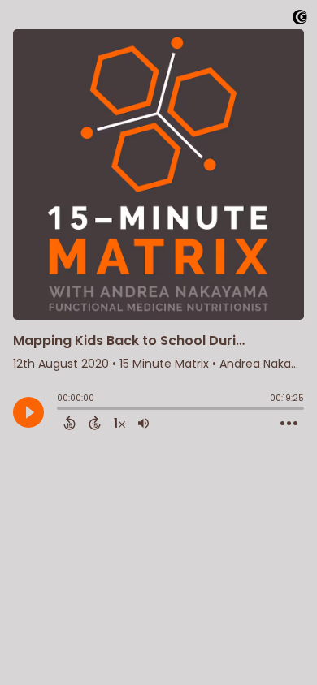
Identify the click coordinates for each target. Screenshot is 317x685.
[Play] (28, 412)
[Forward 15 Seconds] (94, 423)
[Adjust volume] (143, 423)
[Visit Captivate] (300, 20)
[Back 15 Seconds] (69, 423)
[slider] (61, 410)
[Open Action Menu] (289, 423)
